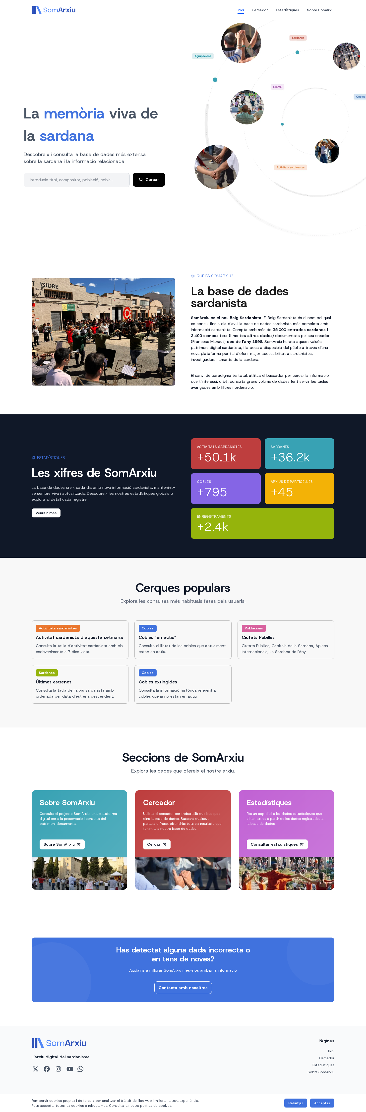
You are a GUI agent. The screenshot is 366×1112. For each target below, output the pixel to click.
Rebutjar (295, 1103)
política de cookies (155, 1105)
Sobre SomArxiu (320, 10)
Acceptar (322, 1103)
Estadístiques (287, 10)
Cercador (260, 10)
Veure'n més (46, 513)
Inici (241, 10)
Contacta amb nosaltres (183, 987)
